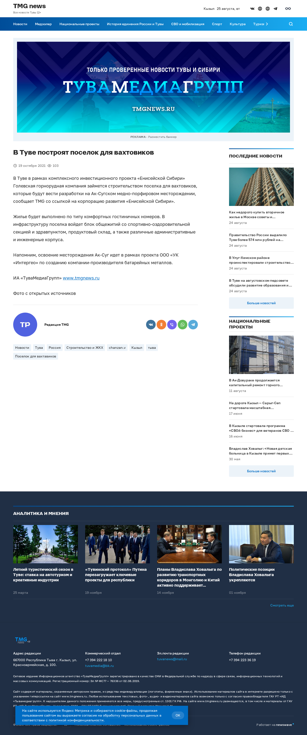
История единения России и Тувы (135, 24)
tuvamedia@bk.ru (99, 666)
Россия (55, 347)
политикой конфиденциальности (76, 720)
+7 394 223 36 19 (242, 660)
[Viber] (172, 324)
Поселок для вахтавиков (35, 356)
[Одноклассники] (161, 324)
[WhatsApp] (182, 324)
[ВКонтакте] (151, 324)
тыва (152, 347)
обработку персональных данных (131, 715)
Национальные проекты (79, 24)
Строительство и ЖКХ (84, 347)
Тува (39, 347)
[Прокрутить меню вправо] (267, 24)
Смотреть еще (282, 605)
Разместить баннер (162, 137)
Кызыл (136, 347)
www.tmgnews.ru (81, 277)
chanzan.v (117, 347)
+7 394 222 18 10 (98, 660)
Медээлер (43, 24)
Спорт (217, 24)
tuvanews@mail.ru (172, 659)
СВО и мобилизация (187, 24)
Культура (238, 24)
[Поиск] (291, 24)
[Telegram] (193, 324)
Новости (20, 24)
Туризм (259, 24)
